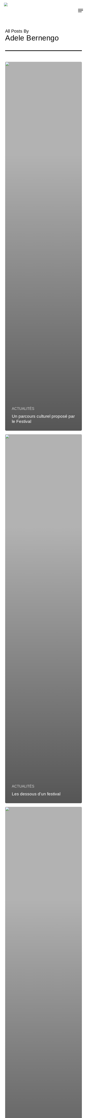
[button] (80, 10)
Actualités (23, 409)
